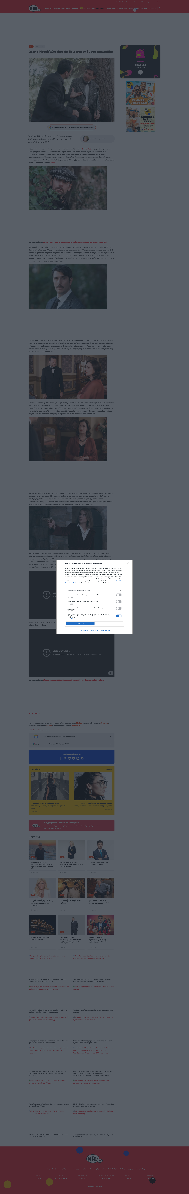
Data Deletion (83, 630)
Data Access (94, 630)
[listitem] (94, 590)
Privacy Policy (105, 630)
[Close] (128, 564)
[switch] (118, 595)
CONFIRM (80, 623)
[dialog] (94, 597)
